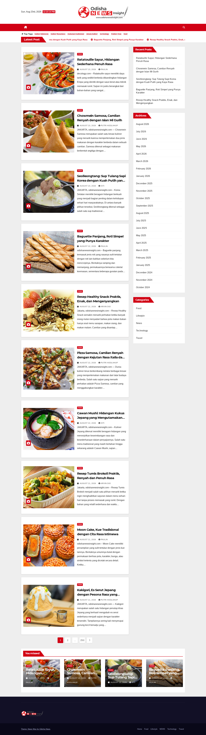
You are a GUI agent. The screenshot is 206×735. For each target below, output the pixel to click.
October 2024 (143, 287)
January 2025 (143, 265)
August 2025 (142, 213)
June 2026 (141, 139)
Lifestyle (140, 316)
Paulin (104, 69)
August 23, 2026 (88, 69)
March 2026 (142, 161)
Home (139, 729)
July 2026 (141, 131)
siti (102, 186)
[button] (184, 27)
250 (82, 640)
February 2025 (143, 257)
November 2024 (144, 280)
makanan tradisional (76, 34)
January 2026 (143, 176)
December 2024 (144, 272)
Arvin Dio (106, 307)
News (139, 323)
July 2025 (141, 220)
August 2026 (142, 124)
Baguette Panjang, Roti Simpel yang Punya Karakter (164, 673)
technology (104, 34)
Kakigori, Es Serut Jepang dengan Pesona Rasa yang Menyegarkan (97, 594)
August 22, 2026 (88, 246)
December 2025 (144, 183)
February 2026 (143, 168)
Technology (142, 330)
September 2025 (144, 206)
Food (80, 54)
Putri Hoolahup (109, 126)
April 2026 (141, 154)
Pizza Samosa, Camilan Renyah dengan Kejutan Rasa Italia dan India (100, 357)
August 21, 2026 (88, 483)
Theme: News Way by (30, 729)
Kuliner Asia (116, 34)
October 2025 (143, 198)
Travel (139, 338)
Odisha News (45, 729)
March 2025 (142, 250)
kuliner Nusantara (58, 34)
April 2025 (141, 243)
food (125, 34)
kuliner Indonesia (41, 34)
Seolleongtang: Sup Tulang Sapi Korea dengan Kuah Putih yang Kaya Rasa (101, 180)
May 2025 (141, 235)
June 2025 (141, 228)
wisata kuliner (92, 34)
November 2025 (144, 191)
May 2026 (141, 146)
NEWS (162, 729)
